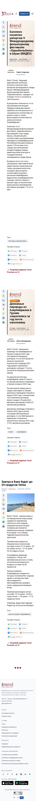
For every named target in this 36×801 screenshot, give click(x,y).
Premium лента (6, 716)
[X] (12, 774)
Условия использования (10, 754)
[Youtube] (16, 774)
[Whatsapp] (3, 774)
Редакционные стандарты (10, 733)
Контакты (5, 730)
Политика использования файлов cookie (15, 763)
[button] (3, 22)
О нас (3, 724)
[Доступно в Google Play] (21, 783)
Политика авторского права (11, 760)
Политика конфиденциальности (12, 757)
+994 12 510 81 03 (7, 701)
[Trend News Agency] (7, 684)
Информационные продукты (11, 747)
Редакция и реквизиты (9, 727)
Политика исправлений (9, 736)
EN (14, 797)
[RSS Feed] (30, 774)
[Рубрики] (32, 14)
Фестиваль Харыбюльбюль (17, 241)
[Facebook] (8, 774)
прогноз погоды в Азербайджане (19, 614)
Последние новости (8, 713)
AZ (18, 797)
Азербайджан (21, 432)
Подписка (5, 744)
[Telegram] (21, 774)
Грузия (10, 432)
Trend (16, 97)
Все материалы (20, 74)
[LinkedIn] (25, 774)
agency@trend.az (6, 703)
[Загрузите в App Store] (8, 783)
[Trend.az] (7, 14)
